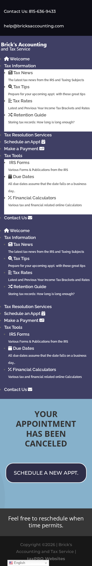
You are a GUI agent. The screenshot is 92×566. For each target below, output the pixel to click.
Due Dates (47, 183)
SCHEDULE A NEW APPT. (46, 473)
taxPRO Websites (46, 558)
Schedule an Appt (22, 141)
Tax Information (20, 65)
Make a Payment (21, 148)
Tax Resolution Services (28, 134)
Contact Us (16, 217)
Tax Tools (13, 155)
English (19, 563)
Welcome (19, 58)
